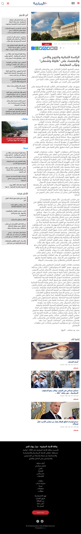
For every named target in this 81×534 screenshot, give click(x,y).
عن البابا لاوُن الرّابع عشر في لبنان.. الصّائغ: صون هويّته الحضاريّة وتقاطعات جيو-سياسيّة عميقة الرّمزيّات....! (15, 226)
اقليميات (40, 476)
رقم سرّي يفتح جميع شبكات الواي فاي (15, 199)
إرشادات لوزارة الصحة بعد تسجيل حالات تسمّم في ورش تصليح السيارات (16, 178)
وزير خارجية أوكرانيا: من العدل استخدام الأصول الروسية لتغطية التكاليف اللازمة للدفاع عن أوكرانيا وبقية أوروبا (16, 111)
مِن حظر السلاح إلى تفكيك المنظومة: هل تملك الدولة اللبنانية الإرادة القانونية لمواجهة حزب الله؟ (16, 22)
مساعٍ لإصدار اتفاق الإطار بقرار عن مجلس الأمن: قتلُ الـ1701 (57, 423)
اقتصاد (40, 471)
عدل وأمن (40, 473)
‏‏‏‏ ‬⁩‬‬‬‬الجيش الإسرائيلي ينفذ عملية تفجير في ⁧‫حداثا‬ (16, 87)
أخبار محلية (41, 463)
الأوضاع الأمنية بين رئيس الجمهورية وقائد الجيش (18, 80)
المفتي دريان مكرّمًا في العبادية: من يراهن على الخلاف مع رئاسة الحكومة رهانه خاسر (16, 64)
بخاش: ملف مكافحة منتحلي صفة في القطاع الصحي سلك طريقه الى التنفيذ (15, 170)
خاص (41, 468)
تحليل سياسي (40, 465)
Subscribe (40, 512)
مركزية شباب (40, 483)
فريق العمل (40, 498)
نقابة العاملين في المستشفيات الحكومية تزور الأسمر (16, 162)
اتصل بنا (40, 506)
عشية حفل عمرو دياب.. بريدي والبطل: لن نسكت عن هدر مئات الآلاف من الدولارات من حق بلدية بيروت (15, 234)
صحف (75, 367)
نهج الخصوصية (40, 495)
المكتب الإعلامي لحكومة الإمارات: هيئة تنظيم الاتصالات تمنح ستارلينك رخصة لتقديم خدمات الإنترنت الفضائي (15, 30)
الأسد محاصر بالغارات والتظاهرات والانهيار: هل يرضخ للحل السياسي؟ (16, 213)
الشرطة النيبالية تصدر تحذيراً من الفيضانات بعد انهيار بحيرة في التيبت (16, 140)
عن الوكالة (40, 501)
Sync (44, 528)
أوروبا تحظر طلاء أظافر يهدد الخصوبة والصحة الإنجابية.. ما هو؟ (15, 186)
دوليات (25, 118)
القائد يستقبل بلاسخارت (18, 220)
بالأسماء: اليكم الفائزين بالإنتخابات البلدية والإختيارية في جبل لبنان (15, 242)
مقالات (40, 491)
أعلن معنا (40, 503)
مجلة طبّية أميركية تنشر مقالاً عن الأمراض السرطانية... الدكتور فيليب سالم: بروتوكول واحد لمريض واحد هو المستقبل (15, 56)
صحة (25, 148)
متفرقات (40, 488)
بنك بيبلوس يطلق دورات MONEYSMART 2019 (18, 206)
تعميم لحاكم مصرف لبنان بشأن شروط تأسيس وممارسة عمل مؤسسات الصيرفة (16, 103)
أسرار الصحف (73, 361)
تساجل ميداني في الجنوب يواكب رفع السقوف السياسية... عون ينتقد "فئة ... (60, 392)
